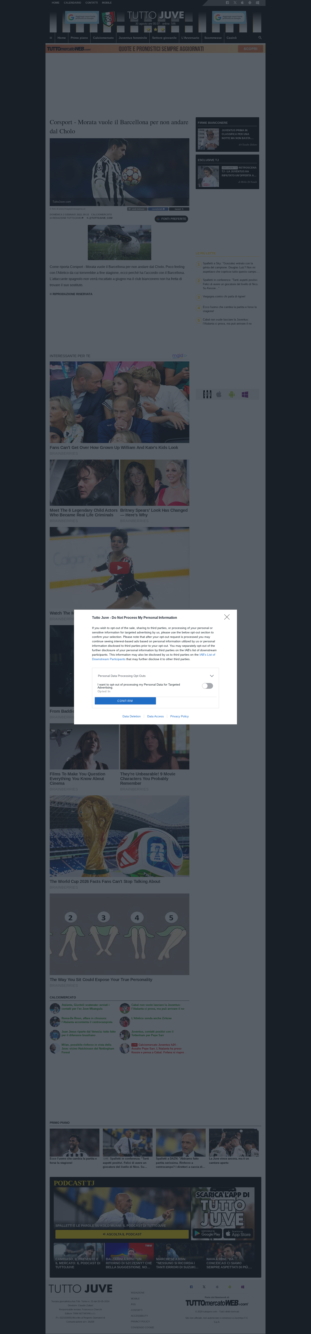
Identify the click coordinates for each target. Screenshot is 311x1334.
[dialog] (155, 667)
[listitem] (155, 676)
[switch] (207, 686)
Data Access (155, 716)
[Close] (228, 618)
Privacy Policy (179, 716)
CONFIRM (125, 701)
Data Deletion (131, 716)
